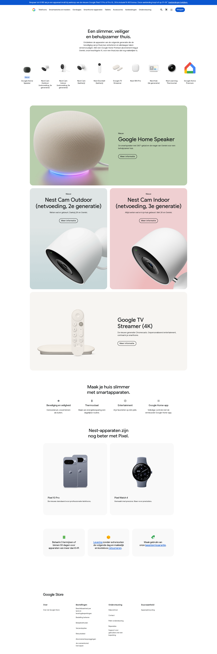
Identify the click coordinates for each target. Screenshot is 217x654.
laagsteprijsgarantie (155, 545)
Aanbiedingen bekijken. (178, 2)
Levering (97, 542)
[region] (108, 75)
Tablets (108, 10)
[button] (161, 9)
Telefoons (43, 10)
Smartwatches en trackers (59, 10)
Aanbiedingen (131, 10)
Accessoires (118, 10)
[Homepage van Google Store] (34, 10)
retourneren (115, 548)
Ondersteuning (145, 10)
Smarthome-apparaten (93, 10)
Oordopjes (77, 10)
